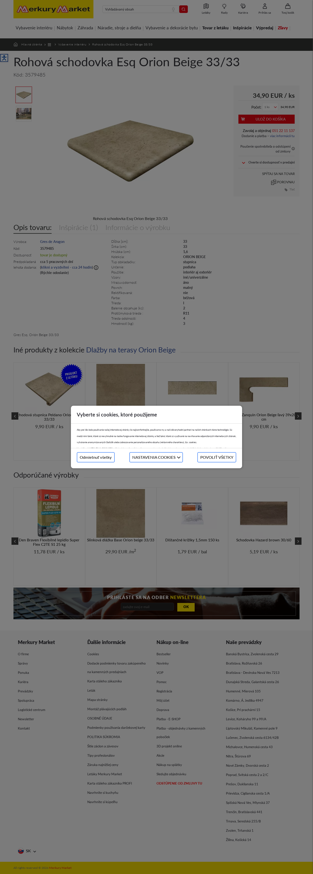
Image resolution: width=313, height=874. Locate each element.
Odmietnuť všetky (96, 457)
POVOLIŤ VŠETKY (216, 457)
